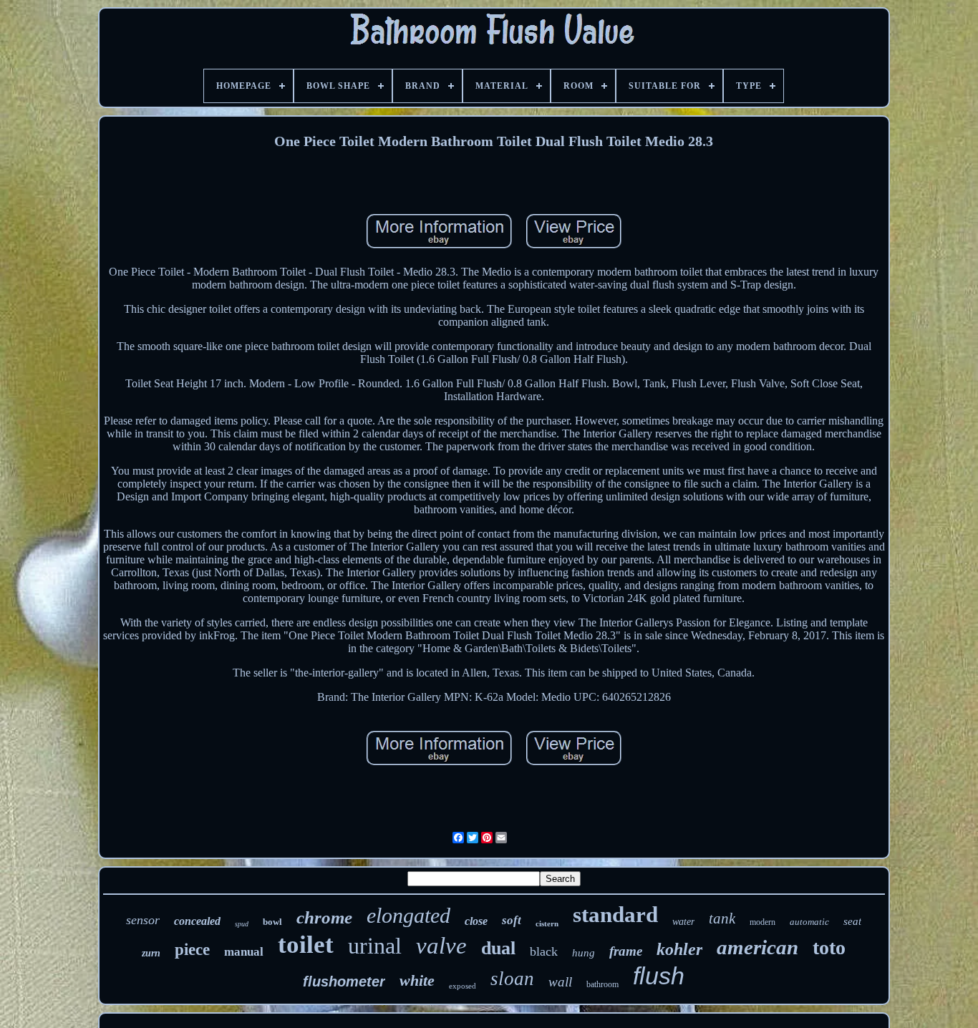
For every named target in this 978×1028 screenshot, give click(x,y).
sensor (143, 920)
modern (762, 922)
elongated (408, 915)
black (544, 951)
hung (583, 953)
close (476, 921)
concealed (197, 921)
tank (722, 918)
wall (560, 981)
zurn (151, 953)
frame (625, 951)
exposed (462, 985)
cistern (547, 923)
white (417, 980)
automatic (809, 921)
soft (511, 920)
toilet (306, 945)
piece (192, 950)
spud (241, 924)
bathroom (602, 984)
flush (658, 975)
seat (852, 921)
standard (615, 914)
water (683, 921)
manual (243, 952)
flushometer (344, 981)
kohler (679, 949)
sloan (512, 978)
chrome (324, 917)
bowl (272, 921)
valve (441, 946)
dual (498, 948)
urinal (375, 946)
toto (829, 947)
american (757, 947)
